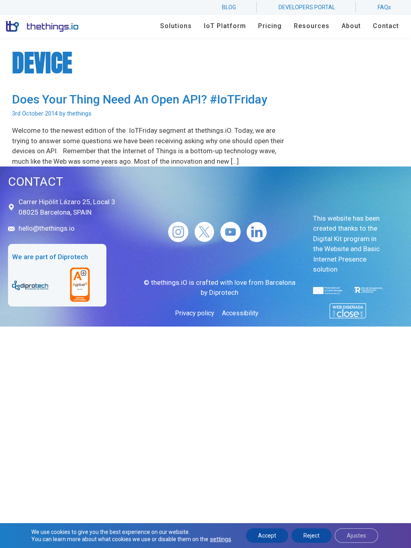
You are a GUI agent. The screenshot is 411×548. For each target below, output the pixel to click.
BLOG (229, 7)
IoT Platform (225, 26)
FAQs (384, 7)
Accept (267, 535)
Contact (386, 26)
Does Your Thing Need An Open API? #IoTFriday (139, 99)
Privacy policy (194, 313)
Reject (311, 535)
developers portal (307, 7)
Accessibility (240, 313)
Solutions (176, 26)
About (351, 26)
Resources (312, 26)
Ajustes (356, 535)
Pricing (270, 26)
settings (220, 539)
